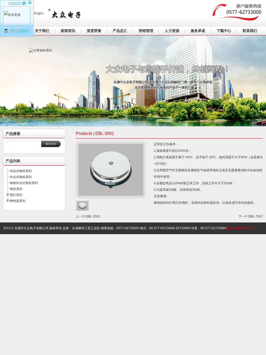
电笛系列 (16, 189)
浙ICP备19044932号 (240, 228)
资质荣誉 (94, 31)
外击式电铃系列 (21, 177)
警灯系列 (16, 195)
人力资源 (172, 31)
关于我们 (42, 31)
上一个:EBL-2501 (88, 216)
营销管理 (146, 31)
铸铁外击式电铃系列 (24, 183)
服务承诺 (198, 31)
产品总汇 (120, 31)
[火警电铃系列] (57, 77)
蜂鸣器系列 (17, 201)
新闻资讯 (68, 31)
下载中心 (224, 31)
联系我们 (250, 31)
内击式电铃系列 (21, 171)
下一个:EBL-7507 (250, 216)
